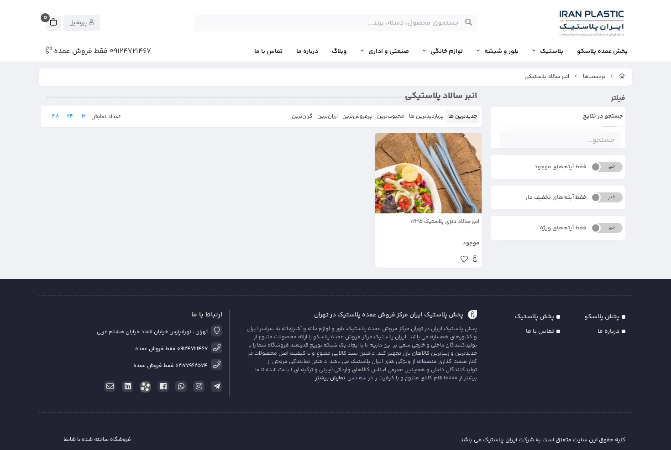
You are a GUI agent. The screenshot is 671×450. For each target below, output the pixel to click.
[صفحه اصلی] (622, 76)
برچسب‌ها (594, 76)
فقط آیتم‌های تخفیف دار (555, 197)
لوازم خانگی (446, 52)
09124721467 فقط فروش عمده (101, 51)
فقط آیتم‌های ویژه (563, 228)
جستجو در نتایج (603, 116)
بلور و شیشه (501, 52)
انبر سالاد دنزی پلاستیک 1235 (444, 222)
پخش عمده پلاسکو (602, 52)
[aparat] (143, 387)
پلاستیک (551, 52)
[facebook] (161, 387)
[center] (468, 23)
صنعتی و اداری (388, 52)
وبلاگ (339, 52)
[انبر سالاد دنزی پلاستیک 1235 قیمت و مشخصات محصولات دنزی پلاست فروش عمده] (428, 173)
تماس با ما (268, 52)
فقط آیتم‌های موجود (560, 166)
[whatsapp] (179, 387)
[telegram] (215, 387)
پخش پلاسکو (601, 317)
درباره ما (307, 52)
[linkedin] (126, 387)
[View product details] (475, 260)
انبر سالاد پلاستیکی (546, 76)
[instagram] (197, 387)
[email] (108, 387)
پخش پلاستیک (534, 317)
